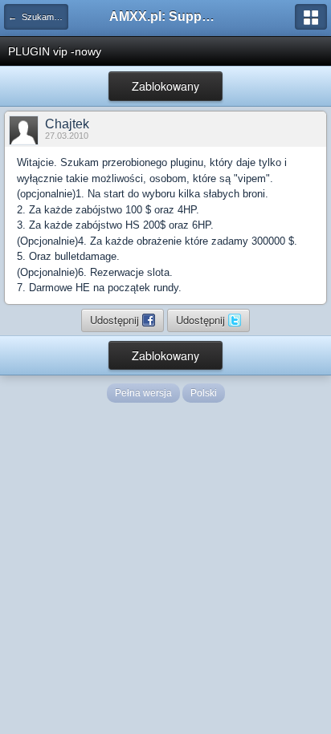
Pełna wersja (143, 393)
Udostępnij (116, 319)
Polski (203, 393)
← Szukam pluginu (38, 17)
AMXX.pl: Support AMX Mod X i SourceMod (165, 16)
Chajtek (67, 124)
